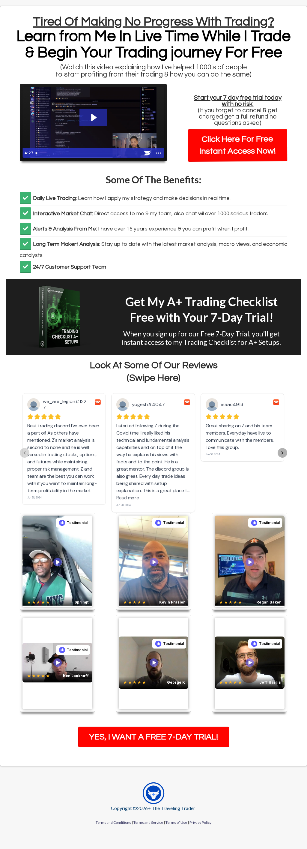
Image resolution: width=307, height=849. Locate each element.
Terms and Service (148, 822)
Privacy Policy (200, 822)
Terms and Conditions (113, 822)
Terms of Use (176, 822)
